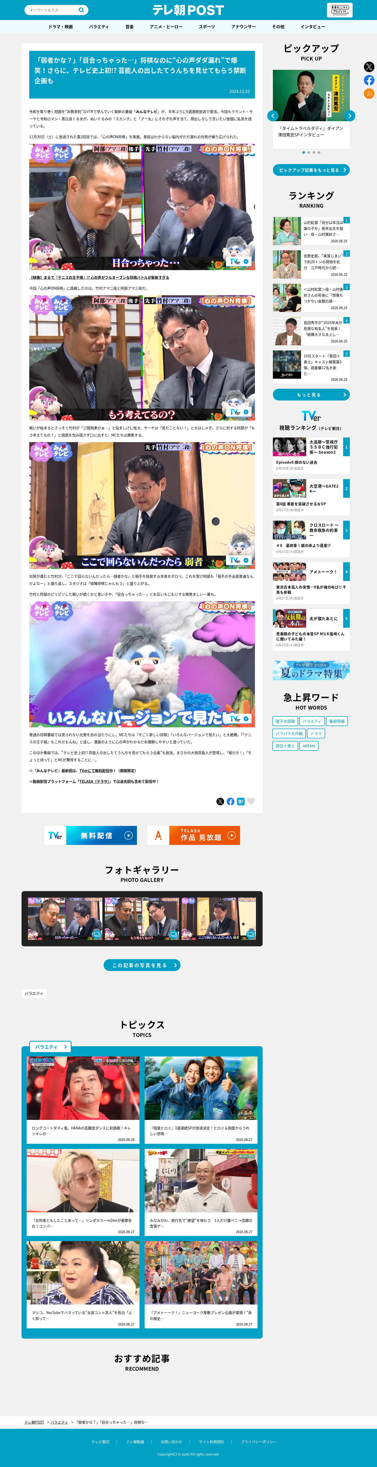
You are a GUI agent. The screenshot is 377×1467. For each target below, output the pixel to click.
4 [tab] (319, 152)
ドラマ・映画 (60, 26)
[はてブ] (241, 801)
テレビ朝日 (101, 1441)
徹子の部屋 (285, 721)
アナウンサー (243, 26)
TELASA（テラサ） (94, 781)
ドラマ (316, 733)
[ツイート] (220, 801)
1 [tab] (303, 152)
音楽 (129, 26)
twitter (369, 67)
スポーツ (207, 26)
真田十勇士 (285, 745)
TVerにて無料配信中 (96, 770)
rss (369, 93)
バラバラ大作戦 (289, 733)
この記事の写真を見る (140, 965)
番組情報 (337, 721)
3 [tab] (314, 152)
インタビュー (313, 26)
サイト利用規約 (211, 1441)
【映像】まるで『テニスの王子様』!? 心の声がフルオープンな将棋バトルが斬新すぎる (99, 277)
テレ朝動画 (135, 1441)
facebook (369, 80)
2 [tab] (308, 152)
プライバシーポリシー (259, 1441)
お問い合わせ (171, 1441)
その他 (278, 26)
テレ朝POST (188, 10)
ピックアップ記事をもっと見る (309, 170)
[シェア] (230, 801)
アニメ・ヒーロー (166, 26)
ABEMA (309, 745)
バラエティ (99, 26)
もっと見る (309, 395)
